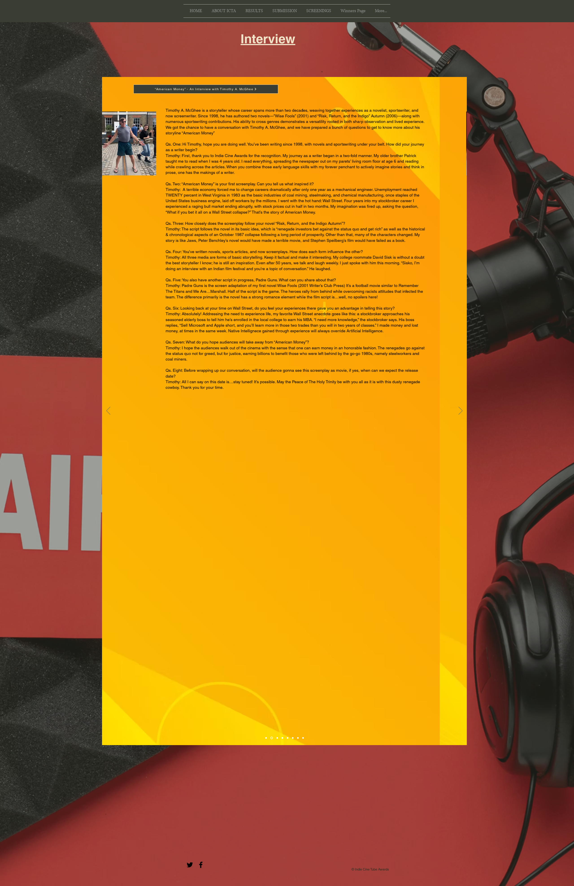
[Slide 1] (282, 738)
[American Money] (266, 738)
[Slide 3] (293, 738)
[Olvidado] (271, 738)
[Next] (461, 411)
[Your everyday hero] (277, 738)
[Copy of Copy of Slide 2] (298, 738)
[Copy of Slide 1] (303, 738)
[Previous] (108, 411)
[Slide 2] (287, 738)
